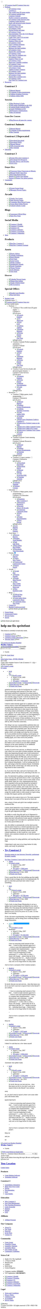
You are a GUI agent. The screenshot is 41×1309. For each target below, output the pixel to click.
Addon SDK (19, 96)
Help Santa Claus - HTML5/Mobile (12, 659)
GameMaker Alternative (12, 1185)
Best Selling (19, 281)
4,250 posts (24, 975)
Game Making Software (12, 1175)
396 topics (16, 895)
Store (6, 235)
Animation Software (11, 1177)
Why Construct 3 (10, 1201)
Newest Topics (21, 190)
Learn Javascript (10, 1207)
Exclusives (16, 284)
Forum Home (19, 188)
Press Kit (7, 1231)
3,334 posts (24, 681)
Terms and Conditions (12, 1293)
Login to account (19, 607)
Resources (8, 82)
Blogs (11, 593)
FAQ (15, 163)
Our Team (8, 1229)
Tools (15, 271)
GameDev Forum (10, 1244)
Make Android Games (33, 427)
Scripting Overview (21, 94)
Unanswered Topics (11, 614)
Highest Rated (19, 283)
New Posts (17, 216)
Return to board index (16, 1152)
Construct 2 (22, 457)
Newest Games (18, 200)
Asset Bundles (19, 293)
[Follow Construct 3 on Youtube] (16, 226)
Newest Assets (21, 279)
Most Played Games (23, 202)
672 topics (16, 935)
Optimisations (22, 110)
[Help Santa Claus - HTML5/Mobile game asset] (1, 657)
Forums (11, 553)
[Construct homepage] (17, 5)
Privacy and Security (22, 161)
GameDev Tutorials (11, 1246)
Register (7, 298)
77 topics (15, 1031)
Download (20, 140)
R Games (4, 668)
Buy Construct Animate (20, 245)
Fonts (15, 259)
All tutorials (17, 112)
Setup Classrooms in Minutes (26, 171)
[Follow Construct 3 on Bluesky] (16, 230)
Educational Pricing (19, 174)
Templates (18, 266)
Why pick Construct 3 (22, 158)
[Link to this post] (14, 684)
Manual (17, 90)
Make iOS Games (32, 428)
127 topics (16, 975)
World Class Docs (21, 173)
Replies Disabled (15, 643)
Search (7, 617)
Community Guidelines (12, 1251)
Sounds (20, 264)
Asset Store (12, 533)
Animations (19, 255)
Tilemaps (16, 270)
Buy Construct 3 (18, 243)
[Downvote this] (31, 682)
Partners (7, 1209)
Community (8, 180)
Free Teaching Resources (13, 1205)
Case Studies (9, 1194)
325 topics (16, 681)
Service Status (9, 1300)
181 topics (16, 868)
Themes (17, 268)
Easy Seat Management (12, 1203)
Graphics (17, 262)
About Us (8, 1227)
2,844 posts (24, 868)
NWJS (19, 142)
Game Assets (9, 1242)
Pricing (7, 1188)
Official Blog (21, 214)
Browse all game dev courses (22, 120)
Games (16, 261)
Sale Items (16, 295)
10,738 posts (25, 895)
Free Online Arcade (11, 1249)
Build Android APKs (22, 107)
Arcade (11, 569)
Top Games (19, 198)
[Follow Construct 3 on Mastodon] (16, 233)
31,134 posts (25, 935)
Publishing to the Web (25, 105)
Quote (19, 686)
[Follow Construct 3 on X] (14, 228)
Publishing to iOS (20, 109)
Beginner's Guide (19, 103)
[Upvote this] (15, 682)
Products (7, 7)
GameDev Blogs (10, 1248)
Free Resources (22, 160)
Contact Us (12, 605)
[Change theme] (18, 609)
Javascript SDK (19, 146)
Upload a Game (20, 206)
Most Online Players (21, 204)
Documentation (9, 1190)
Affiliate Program (10, 1220)
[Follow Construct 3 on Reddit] (15, 224)
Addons (17, 253)
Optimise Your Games (33, 430)
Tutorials (16, 132)
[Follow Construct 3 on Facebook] (16, 231)
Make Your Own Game (12, 1186)
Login (12, 298)
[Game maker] (17, 302)
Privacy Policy (9, 1295)
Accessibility (9, 1298)
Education (8, 149)
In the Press (8, 1233)
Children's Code (10, 1297)
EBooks (16, 257)
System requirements (23, 92)
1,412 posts (23, 1031)
